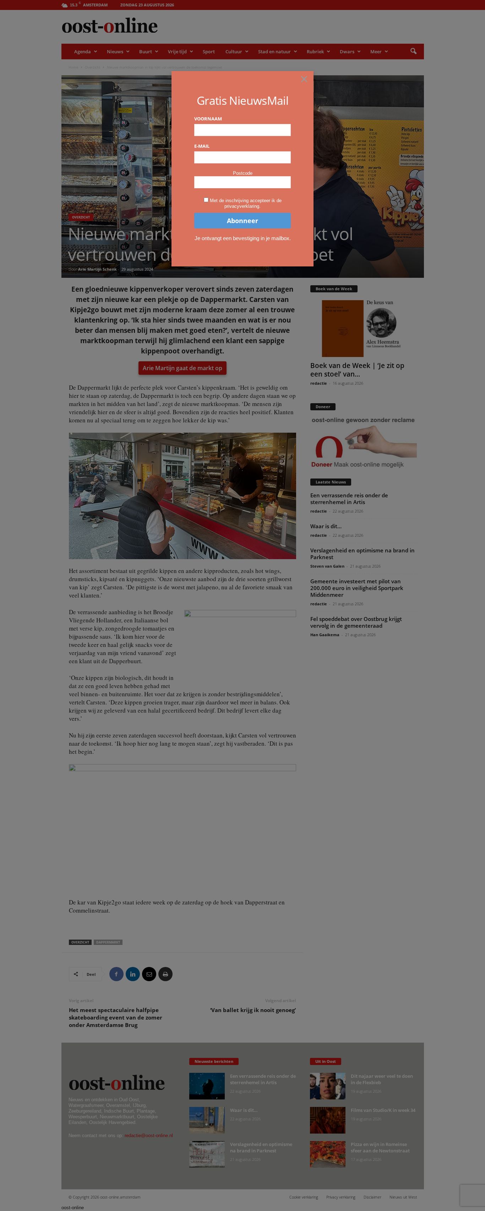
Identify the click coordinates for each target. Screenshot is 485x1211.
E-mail (201, 146)
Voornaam (208, 118)
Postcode (242, 173)
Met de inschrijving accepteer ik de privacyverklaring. (246, 203)
